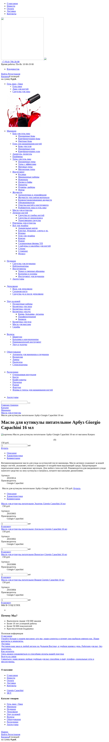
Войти (4, 74)
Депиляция (12, 711)
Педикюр (11, 709)
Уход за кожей (13, 714)
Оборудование (14, 719)
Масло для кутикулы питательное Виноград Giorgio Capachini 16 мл (34, 554)
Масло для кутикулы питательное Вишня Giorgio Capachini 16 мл (32, 580)
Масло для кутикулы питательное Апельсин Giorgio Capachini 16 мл (34, 529)
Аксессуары (12, 724)
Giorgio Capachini (15, 690)
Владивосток (13, 69)
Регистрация (14, 74)
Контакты (11, 13)
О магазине (12, 3)
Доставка (11, 11)
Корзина (5, 76)
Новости (11, 6)
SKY (9, 693)
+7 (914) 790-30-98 (10, 61)
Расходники (12, 722)
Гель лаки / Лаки (15, 704)
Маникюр (11, 706)
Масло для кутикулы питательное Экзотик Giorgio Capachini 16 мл (33, 503)
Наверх (4, 732)
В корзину (6, 526)
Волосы (10, 717)
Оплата (10, 8)
